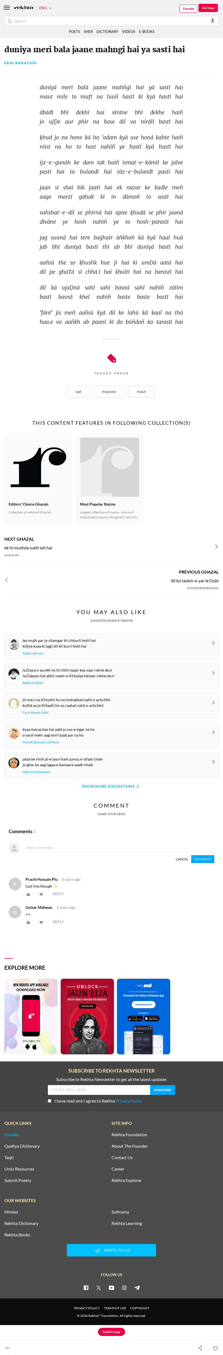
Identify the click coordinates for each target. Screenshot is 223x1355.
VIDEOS (128, 31)
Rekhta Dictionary (21, 1223)
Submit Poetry (17, 1180)
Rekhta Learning (127, 1223)
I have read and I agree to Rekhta (98, 1100)
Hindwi (11, 1212)
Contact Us (122, 1157)
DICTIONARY (107, 31)
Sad (78, 391)
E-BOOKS (146, 31)
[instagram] (124, 1287)
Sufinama (120, 1212)
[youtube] (111, 1287)
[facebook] (86, 1287)
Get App (208, 8)
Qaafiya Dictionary (22, 1146)
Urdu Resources (19, 1169)
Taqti (9, 1157)
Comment (202, 859)
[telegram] (137, 1287)
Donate (188, 9)
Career (118, 1169)
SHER (88, 31)
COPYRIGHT (139, 1308)
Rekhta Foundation (129, 1134)
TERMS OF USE (115, 1308)
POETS (74, 31)
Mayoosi (109, 391)
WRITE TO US (117, 1250)
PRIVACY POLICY (87, 1308)
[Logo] (23, 8)
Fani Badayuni (20, 63)
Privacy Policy (129, 1100)
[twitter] (98, 1287)
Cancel (182, 859)
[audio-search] (212, 20)
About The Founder (130, 1146)
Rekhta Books (17, 1235)
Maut (141, 391)
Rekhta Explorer (127, 1180)
